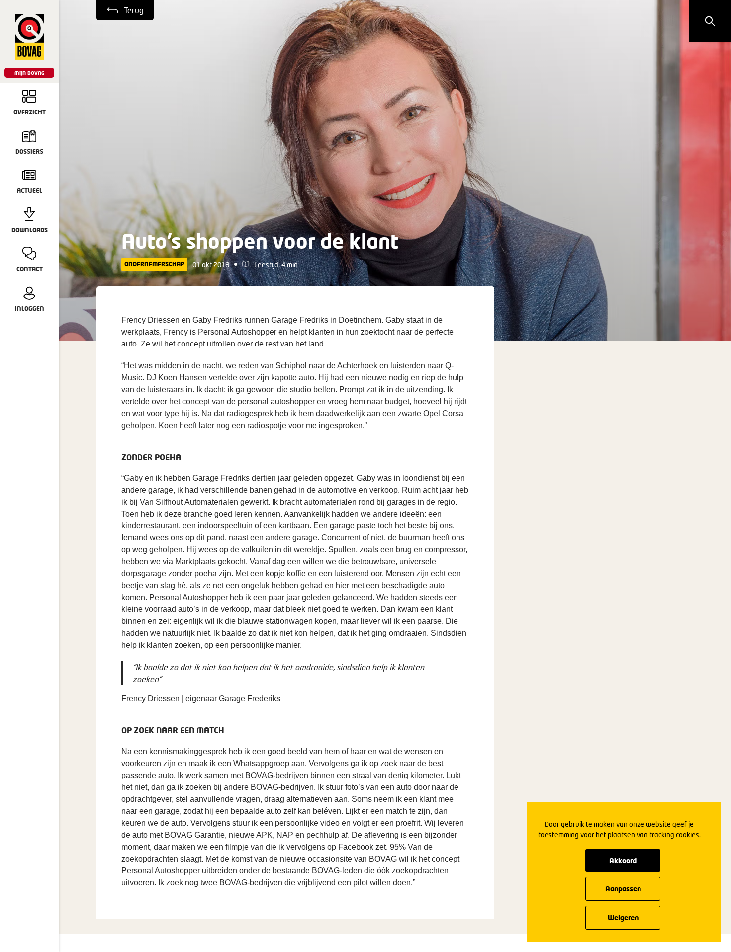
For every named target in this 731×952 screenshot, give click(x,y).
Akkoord (623, 860)
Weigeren (623, 917)
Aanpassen (623, 888)
